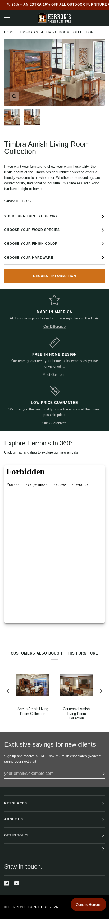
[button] (54, 849)
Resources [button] (15, 803)
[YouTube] (16, 883)
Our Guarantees (54, 423)
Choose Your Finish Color (31, 243)
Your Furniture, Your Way (31, 216)
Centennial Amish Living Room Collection (76, 713)
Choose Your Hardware (28, 257)
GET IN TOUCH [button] (17, 835)
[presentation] (8, 691)
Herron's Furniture (28, 907)
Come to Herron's (88, 905)
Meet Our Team (54, 375)
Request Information (54, 276)
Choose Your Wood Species (32, 230)
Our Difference (54, 326)
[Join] (98, 773)
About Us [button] (13, 819)
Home (9, 32)
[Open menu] (12, 18)
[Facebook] (6, 883)
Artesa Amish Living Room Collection (32, 711)
